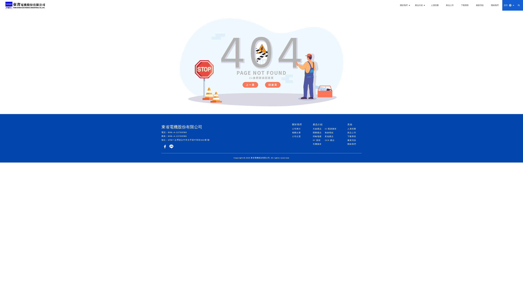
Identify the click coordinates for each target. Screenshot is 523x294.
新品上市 (450, 5)
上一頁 (250, 84)
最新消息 (480, 5)
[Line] (171, 148)
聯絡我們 (495, 5)
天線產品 (317, 128)
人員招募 (435, 5)
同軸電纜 (317, 136)
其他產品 (420, 18)
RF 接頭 (317, 140)
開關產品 (317, 132)
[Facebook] (165, 148)
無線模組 (420, 12)
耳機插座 (317, 144)
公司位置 (296, 136)
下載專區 (465, 5)
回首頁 (272, 84)
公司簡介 (296, 128)
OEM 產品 (420, 25)
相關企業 (296, 132)
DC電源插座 (331, 128)
